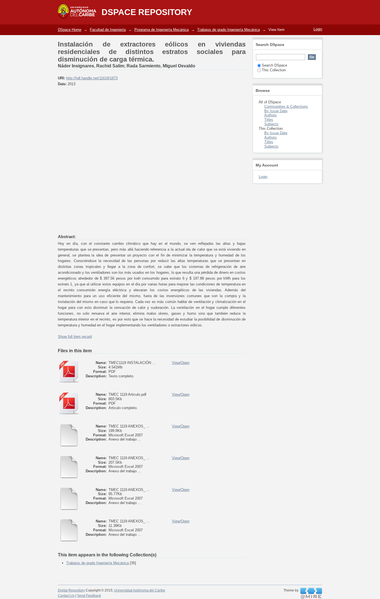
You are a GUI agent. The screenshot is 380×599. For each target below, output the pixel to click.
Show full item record (75, 336)
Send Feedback (89, 596)
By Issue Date (275, 111)
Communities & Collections (286, 106)
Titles (268, 120)
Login (318, 29)
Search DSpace (274, 65)
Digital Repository (71, 590)
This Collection (274, 70)
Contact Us (66, 596)
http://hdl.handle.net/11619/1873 (92, 78)
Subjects (271, 124)
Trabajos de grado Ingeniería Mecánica (228, 30)
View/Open (180, 363)
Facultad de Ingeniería (108, 30)
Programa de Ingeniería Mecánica (161, 30)
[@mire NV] (311, 593)
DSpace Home (69, 30)
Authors (270, 115)
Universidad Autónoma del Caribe (139, 590)
